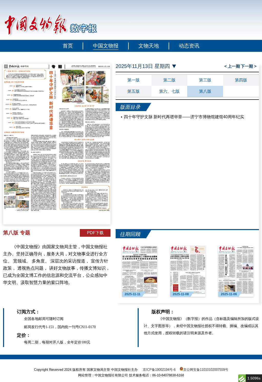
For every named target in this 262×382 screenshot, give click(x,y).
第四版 (241, 80)
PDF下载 (95, 233)
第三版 (205, 80)
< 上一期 (232, 66)
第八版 (205, 91)
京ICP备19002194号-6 (159, 370)
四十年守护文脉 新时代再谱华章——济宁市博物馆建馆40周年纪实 (184, 117)
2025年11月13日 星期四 (143, 66)
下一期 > (248, 66)
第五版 (133, 91)
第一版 (133, 80)
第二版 (169, 80)
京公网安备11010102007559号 (205, 370)
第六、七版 (169, 91)
